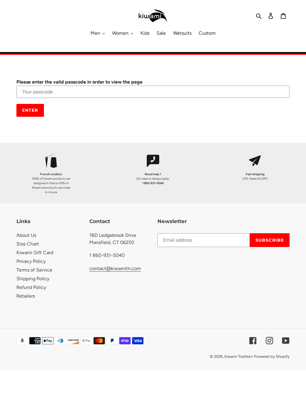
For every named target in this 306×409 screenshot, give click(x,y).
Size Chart (27, 244)
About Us (26, 235)
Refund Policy (31, 287)
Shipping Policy (32, 278)
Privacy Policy (31, 261)
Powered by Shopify (272, 356)
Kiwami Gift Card (34, 252)
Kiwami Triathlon (238, 356)
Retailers (25, 296)
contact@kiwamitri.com (115, 268)
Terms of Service (34, 270)
